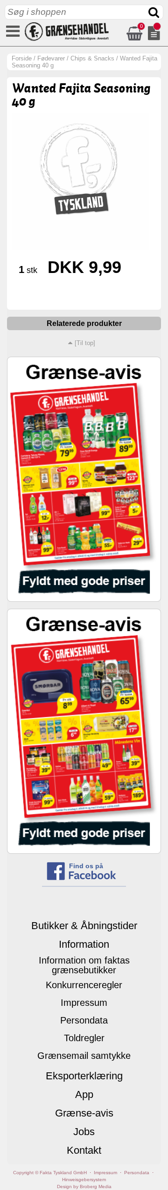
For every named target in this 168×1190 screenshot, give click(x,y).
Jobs (84, 1131)
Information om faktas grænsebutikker (84, 965)
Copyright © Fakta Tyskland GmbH (50, 1172)
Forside (22, 58)
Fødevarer (51, 58)
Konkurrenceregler (84, 985)
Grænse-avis (84, 1113)
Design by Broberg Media (84, 1186)
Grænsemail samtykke (84, 1055)
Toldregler (84, 1038)
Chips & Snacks (92, 58)
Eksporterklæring (84, 1076)
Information (84, 944)
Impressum (84, 1002)
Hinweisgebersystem (84, 1179)
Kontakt (84, 1150)
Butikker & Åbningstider (84, 925)
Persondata (84, 1020)
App (84, 1094)
